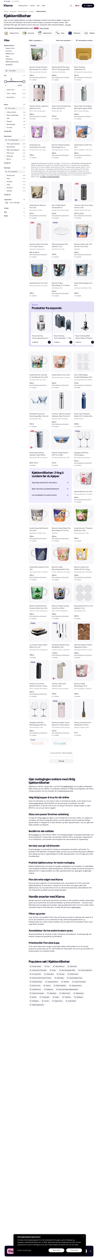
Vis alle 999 (7, 131)
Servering (9, 51)
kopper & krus (39, 803)
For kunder (7, 1)
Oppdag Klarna (23, 5)
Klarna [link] (6, 11)
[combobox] (64, 40)
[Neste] (91, 33)
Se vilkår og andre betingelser (49, 177)
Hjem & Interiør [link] (22, 11)
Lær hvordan (44, 28)
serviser (37, 849)
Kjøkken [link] (31, 11)
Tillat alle (74, 1250)
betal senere (75, 907)
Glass (7, 56)
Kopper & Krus (10, 48)
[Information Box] (42, 41)
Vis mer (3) (9, 64)
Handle (32, 5)
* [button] (38, 77)
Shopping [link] (13, 11)
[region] (49, 1244)
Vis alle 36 (7, 163)
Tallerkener (9, 59)
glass (44, 818)
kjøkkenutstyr (69, 786)
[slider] (5, 81)
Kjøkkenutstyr (10, 53)
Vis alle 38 (7, 194)
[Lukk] (83, 1236)
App (38, 5)
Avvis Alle (56, 1250)
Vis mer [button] (61, 761)
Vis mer (68, 25)
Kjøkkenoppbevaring (12, 62)
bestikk (35, 835)
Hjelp (43, 5)
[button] (77, 6)
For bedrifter (15, 1)
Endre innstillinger (24, 1250)
